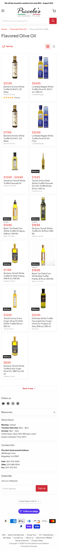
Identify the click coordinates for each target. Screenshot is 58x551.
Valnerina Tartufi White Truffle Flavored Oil (14, 182)
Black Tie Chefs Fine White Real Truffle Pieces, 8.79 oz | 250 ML (43, 276)
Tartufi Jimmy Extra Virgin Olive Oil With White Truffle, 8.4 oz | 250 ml (13, 322)
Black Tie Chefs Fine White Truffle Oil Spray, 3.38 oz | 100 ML (14, 231)
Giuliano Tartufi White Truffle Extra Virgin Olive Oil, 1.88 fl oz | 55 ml (14, 370)
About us (29, 538)
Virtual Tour (31, 535)
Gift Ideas (7, 538)
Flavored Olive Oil (18, 29)
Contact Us (18, 538)
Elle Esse (35, 329)
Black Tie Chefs (9, 236)
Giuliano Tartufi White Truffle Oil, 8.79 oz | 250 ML (42, 231)
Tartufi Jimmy (37, 191)
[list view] (54, 46)
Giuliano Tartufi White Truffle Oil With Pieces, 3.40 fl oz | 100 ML (14, 276)
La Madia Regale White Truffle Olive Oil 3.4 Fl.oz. (42, 138)
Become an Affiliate (44, 538)
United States (28, 501)
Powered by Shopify (29, 546)
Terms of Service (22, 540)
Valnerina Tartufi (10, 186)
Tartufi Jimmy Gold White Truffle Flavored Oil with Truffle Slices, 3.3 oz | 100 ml (42, 184)
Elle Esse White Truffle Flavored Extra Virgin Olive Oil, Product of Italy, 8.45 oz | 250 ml (42, 322)
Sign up (41, 488)
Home (4, 29)
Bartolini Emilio (9, 94)
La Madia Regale (38, 94)
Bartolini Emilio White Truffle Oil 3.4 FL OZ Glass (14, 138)
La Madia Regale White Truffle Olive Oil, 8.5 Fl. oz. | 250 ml (42, 89)
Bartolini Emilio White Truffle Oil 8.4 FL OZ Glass (14, 89)
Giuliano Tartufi (37, 236)
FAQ (3, 535)
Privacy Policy (37, 540)
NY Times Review (46, 535)
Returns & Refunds (16, 535)
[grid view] (48, 46)
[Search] (53, 21)
